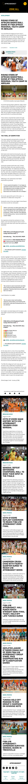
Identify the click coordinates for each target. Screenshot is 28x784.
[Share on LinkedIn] (14, 393)
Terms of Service (21, 777)
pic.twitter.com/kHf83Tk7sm (17, 246)
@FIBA (7, 246)
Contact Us (5, 777)
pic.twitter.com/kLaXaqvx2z (17, 340)
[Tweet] (10, 393)
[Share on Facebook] (5, 393)
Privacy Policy (13, 777)
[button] (25, 3)
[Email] (19, 393)
